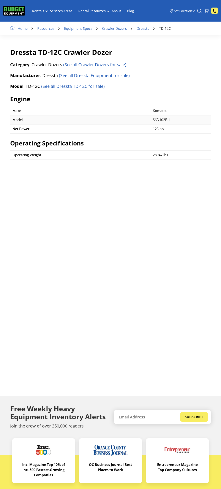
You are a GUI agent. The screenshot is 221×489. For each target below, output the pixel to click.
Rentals (38, 11)
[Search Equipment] (199, 11)
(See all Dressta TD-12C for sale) (73, 86)
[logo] (14, 11)
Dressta (143, 28)
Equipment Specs (78, 28)
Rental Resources (92, 11)
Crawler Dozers (114, 28)
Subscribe (194, 417)
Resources (45, 28)
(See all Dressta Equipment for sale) (94, 75)
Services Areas (61, 11)
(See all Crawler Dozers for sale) (94, 65)
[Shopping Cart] (206, 11)
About (116, 11)
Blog (130, 11)
